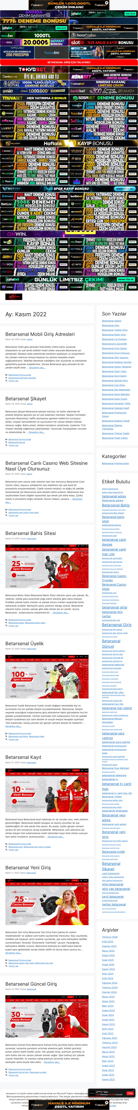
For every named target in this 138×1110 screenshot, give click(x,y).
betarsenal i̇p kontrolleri (110, 679)
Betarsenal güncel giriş (18, 1072)
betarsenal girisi (114, 607)
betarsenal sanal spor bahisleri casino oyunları (115, 760)
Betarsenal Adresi (111, 320)
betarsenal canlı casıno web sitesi (23, 512)
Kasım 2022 (108, 1079)
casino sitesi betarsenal (113, 877)
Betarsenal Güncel (111, 643)
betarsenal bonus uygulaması (112, 532)
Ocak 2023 (108, 1070)
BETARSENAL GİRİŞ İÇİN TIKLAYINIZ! (69, 62)
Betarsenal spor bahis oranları (37, 847)
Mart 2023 (107, 1061)
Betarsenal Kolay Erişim (114, 399)
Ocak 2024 (108, 1015)
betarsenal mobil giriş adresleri (22, 378)
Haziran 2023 (109, 1047)
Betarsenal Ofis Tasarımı (115, 357)
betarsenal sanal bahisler (113, 756)
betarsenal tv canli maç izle (117, 793)
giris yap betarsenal (116, 889)
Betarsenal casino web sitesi (21, 963)
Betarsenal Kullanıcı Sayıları (117, 362)
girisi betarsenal (112, 884)
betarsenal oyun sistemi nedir (112, 729)
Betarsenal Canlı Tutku (114, 371)
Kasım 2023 (108, 1024)
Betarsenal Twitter (112, 796)
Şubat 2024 (108, 1010)
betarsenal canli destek (114, 542)
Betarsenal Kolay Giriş (114, 334)
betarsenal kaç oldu (113, 692)
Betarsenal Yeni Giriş (28, 867)
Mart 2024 (107, 1006)
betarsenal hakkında (113, 664)
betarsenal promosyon (114, 745)
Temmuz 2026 (110, 937)
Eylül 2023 (107, 1033)
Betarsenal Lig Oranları (114, 339)
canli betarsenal (110, 873)
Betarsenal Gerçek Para (115, 380)
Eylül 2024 (107, 978)
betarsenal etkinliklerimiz (110, 600)
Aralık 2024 (108, 964)
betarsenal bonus (111, 525)
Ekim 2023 (107, 1029)
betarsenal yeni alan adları (111, 828)
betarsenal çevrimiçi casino (111, 845)
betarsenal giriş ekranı (109, 637)
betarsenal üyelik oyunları (111, 856)
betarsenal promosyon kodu (114, 751)
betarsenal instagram (112, 668)
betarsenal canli (109, 535)
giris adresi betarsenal (112, 880)
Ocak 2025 (108, 960)
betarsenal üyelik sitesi (110, 859)
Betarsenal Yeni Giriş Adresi (115, 841)
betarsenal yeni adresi (114, 824)
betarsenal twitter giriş (112, 800)
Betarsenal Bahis (116, 505)
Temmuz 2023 (110, 1042)
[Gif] (69, 143)
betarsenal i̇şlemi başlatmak (111, 682)
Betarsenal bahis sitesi (35, 623)
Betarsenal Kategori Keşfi (115, 408)
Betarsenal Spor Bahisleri (115, 768)
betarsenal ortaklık (108, 726)
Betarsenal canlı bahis (18, 736)
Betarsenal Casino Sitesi (114, 586)
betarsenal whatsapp (115, 810)
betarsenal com (109, 593)
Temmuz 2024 (110, 987)
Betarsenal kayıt (15, 847)
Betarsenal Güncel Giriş (31, 984)
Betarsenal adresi (16, 623)
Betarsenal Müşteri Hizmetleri (112, 720)
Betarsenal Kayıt (23, 757)
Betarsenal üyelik (36, 736)
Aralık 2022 (108, 1075)
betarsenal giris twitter (112, 614)
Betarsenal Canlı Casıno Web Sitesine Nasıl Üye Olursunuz (46, 466)
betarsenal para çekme (116, 742)
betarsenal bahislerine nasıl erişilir (114, 510)
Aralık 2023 (108, 1019)
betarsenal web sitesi (112, 807)
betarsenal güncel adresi (113, 651)
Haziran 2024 (109, 992)
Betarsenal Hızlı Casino (114, 348)
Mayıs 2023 (108, 1052)
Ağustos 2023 (109, 1038)
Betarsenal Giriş (110, 325)
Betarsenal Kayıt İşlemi (114, 376)
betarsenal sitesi (109, 764)
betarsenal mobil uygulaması (115, 715)
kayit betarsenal (113, 896)
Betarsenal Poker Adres (115, 438)
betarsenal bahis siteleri (113, 513)
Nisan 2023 (108, 1056)
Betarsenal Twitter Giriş (114, 330)
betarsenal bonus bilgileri (111, 529)
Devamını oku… (37, 367)
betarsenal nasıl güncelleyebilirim (113, 912)
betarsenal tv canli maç (116, 786)
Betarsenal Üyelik (24, 643)
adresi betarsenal (110, 489)
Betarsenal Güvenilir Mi (112, 658)
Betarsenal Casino (110, 572)
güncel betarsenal (110, 893)
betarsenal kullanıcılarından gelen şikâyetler (113, 696)
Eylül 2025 (107, 941)
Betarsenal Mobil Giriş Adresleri (40, 334)
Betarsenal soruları (38, 1072)
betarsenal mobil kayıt (109, 712)
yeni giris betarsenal (109, 908)
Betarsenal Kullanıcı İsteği (116, 421)
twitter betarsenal (114, 904)
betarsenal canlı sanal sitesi (111, 565)
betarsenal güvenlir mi (112, 661)
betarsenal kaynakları (109, 686)
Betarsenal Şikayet (25, 398)
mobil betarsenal (109, 900)
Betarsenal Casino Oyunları (114, 578)
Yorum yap (13, 381)
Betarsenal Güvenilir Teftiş (116, 403)
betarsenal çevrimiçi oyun (111, 848)
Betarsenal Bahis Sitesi (30, 533)
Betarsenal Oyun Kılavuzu (116, 353)
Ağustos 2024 (109, 983)
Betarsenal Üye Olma (113, 385)
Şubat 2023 (108, 1065)
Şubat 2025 (108, 955)
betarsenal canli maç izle (114, 551)
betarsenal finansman (109, 603)
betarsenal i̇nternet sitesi (110, 675)
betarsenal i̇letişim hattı (110, 672)
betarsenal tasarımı (108, 772)
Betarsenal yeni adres (113, 817)
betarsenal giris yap (111, 620)
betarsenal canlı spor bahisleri (112, 569)
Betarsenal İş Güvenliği (114, 343)
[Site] (34, 105)
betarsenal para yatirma (113, 735)
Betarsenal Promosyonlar (19, 375)
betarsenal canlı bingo (112, 562)
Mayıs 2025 (108, 950)
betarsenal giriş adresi (112, 629)
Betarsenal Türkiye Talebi (115, 433)
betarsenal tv (110, 779)
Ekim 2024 (107, 973)
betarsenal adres (114, 496)
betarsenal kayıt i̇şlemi (112, 689)
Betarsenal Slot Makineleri (116, 389)
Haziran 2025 (109, 946)
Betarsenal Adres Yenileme (116, 366)
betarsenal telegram (114, 775)
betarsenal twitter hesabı (110, 804)
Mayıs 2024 (108, 996)
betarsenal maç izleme (117, 708)
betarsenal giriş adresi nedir (115, 633)
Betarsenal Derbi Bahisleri (116, 394)
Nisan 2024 (108, 1001)
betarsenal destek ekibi (110, 596)
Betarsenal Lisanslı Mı (112, 700)
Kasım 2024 (108, 969)
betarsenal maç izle (112, 704)
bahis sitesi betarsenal (112, 492)
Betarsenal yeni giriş (44, 963)
